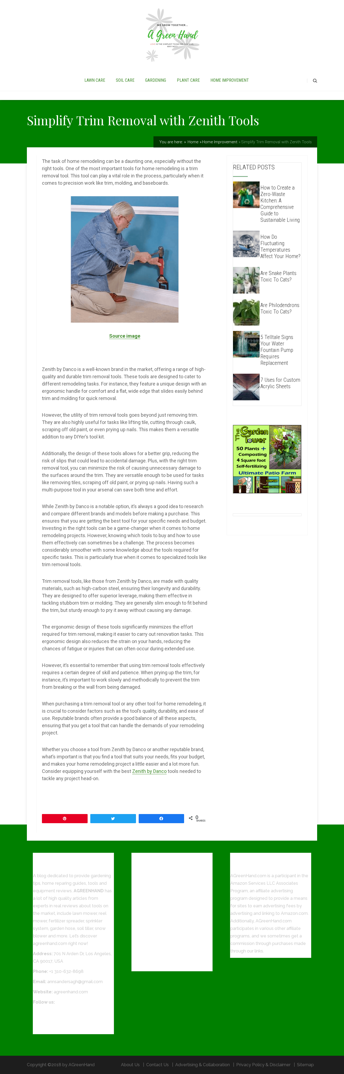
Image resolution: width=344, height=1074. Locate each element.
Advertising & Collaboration (202, 1064)
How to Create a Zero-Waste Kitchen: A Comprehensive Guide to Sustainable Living (280, 203)
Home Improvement (219, 142)
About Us (130, 1064)
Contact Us (157, 1064)
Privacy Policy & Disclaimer (263, 1064)
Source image (124, 336)
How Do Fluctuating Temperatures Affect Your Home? (280, 246)
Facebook (43, 1012)
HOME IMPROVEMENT (229, 80)
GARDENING (155, 80)
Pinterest (42, 1027)
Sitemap (305, 1064)
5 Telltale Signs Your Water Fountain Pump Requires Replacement (276, 350)
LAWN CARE (94, 80)
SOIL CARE (125, 80)
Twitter (40, 1019)
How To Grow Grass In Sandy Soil (165, 964)
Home (192, 142)
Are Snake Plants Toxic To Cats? (278, 276)
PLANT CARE (188, 80)
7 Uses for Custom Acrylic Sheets (280, 383)
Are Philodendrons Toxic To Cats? (279, 308)
